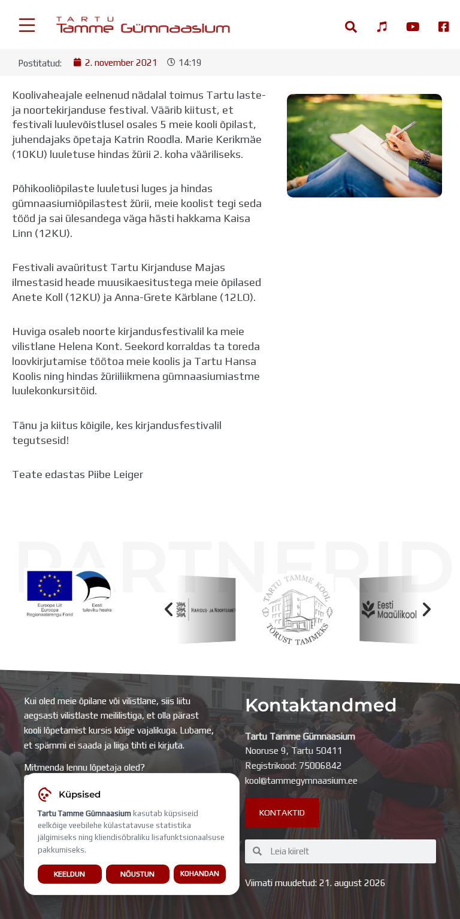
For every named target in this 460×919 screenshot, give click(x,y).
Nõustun (137, 873)
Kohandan (199, 873)
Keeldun (69, 873)
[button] (168, 609)
